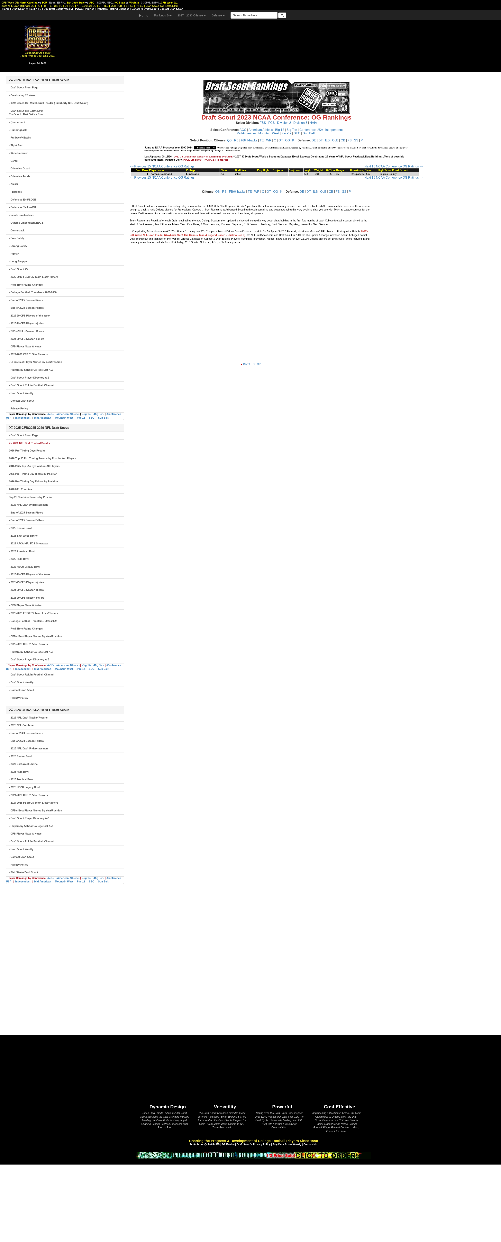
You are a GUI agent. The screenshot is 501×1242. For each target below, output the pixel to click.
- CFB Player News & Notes (25, 346)
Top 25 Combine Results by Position (31, 497)
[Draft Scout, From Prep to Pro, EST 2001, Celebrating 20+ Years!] (37, 38)
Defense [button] (217, 15)
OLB (335, 140)
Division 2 (284, 122)
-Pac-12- (81, 417)
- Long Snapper (18, 261)
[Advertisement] (288, 45)
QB (229, 140)
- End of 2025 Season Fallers (26, 307)
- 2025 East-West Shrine (23, 764)
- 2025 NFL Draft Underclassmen (28, 748)
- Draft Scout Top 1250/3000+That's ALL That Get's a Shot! (26, 112)
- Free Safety (16, 238)
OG (287, 140)
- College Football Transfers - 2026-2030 (33, 292)
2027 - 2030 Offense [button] (191, 15)
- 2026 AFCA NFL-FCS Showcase (28, 543)
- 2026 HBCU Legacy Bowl (24, 566)
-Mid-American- (42, 417)
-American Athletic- (67, 414)
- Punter (14, 253)
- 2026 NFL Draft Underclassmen (28, 504)
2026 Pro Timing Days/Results (27, 450)
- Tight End (16, 145)
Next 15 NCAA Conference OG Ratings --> (393, 166)
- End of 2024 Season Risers (26, 733)
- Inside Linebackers (21, 215)
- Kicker (13, 184)
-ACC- (50, 414)
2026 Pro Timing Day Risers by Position (33, 473)
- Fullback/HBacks (20, 137)
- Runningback (18, 130)
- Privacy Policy (18, 408)
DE (314, 140)
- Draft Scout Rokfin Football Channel (31, 385)
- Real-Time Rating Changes (26, 284)
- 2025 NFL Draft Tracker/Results (28, 717)
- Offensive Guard (19, 168)
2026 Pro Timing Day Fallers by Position (33, 481)
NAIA (313, 122)
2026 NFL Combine (20, 489)
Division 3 (300, 122)
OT (280, 140)
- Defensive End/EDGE (22, 199)
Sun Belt (309, 133)
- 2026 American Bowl (22, 551)
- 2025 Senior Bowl (20, 756)
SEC (297, 133)
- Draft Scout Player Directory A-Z (29, 377)
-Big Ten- (98, 414)
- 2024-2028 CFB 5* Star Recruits (28, 795)
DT (320, 140)
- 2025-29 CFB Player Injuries (26, 323)
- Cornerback (16, 230)
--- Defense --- (17, 191)
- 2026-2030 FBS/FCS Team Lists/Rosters (33, 276)
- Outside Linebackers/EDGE (26, 222)
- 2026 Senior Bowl (20, 528)
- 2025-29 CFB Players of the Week (29, 315)
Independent (334, 129)
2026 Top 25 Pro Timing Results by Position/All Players (42, 458)
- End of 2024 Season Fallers (26, 740)
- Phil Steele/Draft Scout (23, 872)
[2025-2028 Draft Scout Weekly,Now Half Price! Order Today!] (253, 1155)
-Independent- (22, 417)
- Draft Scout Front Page (23, 87)
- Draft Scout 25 (18, 269)
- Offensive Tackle (19, 176)
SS (356, 140)
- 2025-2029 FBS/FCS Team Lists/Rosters (33, 613)
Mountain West (268, 133)
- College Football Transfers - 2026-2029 (33, 621)
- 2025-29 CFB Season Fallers (26, 338)
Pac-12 (286, 133)
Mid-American (246, 133)
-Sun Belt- (103, 417)
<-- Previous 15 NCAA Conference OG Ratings (162, 166)
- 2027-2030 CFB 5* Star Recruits (28, 354)
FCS (271, 122)
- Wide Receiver (18, 153)
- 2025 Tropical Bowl (21, 779)
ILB (327, 140)
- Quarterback (17, 122)
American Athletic (261, 129)
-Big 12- (86, 414)
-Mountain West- (64, 417)
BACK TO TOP (252, 364)
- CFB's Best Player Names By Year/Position (35, 362)
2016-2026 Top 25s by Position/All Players (34, 466)
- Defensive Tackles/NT (22, 207)
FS (350, 140)
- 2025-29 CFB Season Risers (26, 331)
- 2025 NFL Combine (21, 725)
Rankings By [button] (162, 15)
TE (262, 140)
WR (268, 140)
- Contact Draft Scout (21, 400)
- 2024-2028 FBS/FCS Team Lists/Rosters (33, 802)
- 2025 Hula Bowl (19, 771)
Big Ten (292, 129)
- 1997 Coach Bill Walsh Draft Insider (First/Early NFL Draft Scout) (48, 103)
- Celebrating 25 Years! (22, 95)
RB (236, 140)
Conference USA (311, 129)
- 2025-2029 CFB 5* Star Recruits (28, 644)
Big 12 (279, 129)
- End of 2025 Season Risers (26, 300)
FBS (263, 122)
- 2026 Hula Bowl (19, 559)
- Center (13, 160)
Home (143, 15)
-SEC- (91, 417)
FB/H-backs (249, 140)
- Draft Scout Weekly (21, 393)
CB (343, 140)
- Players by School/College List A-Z (31, 369)
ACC (243, 129)
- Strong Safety (18, 246)
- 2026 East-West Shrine (23, 535)
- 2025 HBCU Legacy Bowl (24, 787)
